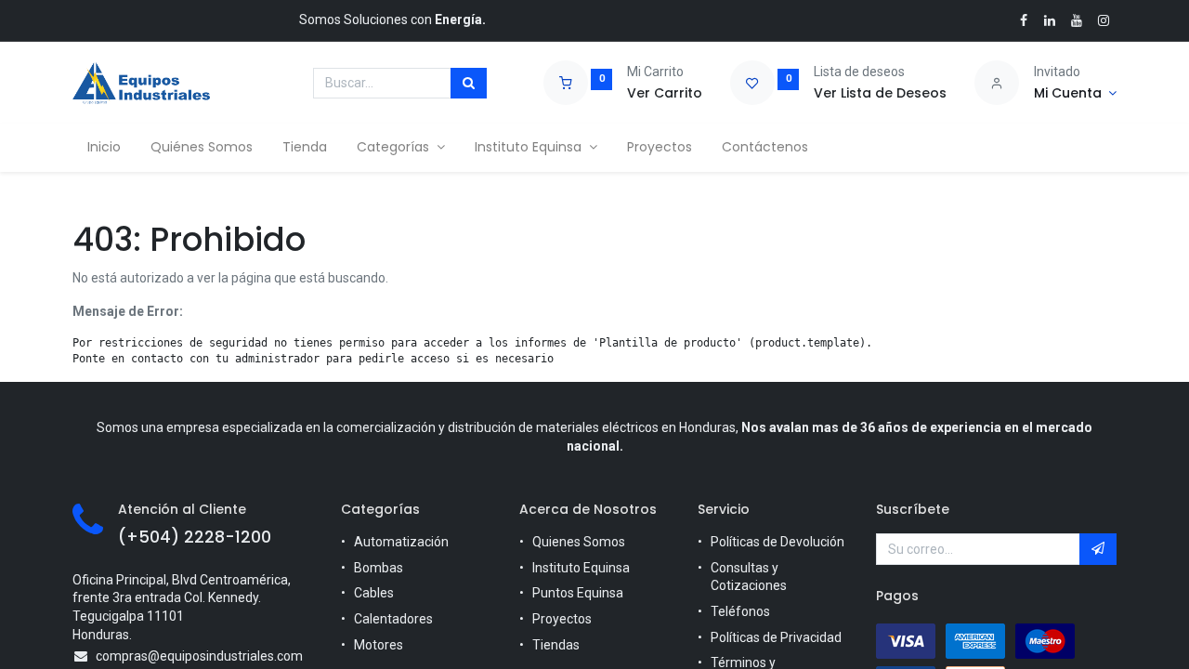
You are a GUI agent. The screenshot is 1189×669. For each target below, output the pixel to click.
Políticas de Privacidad (776, 637)
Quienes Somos (578, 541)
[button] (1098, 549)
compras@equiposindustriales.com (199, 656)
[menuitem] (104, 147)
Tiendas (556, 644)
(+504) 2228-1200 (194, 537)
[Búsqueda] (469, 83)
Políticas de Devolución (777, 541)
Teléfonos (740, 611)
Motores (378, 644)
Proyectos (562, 618)
